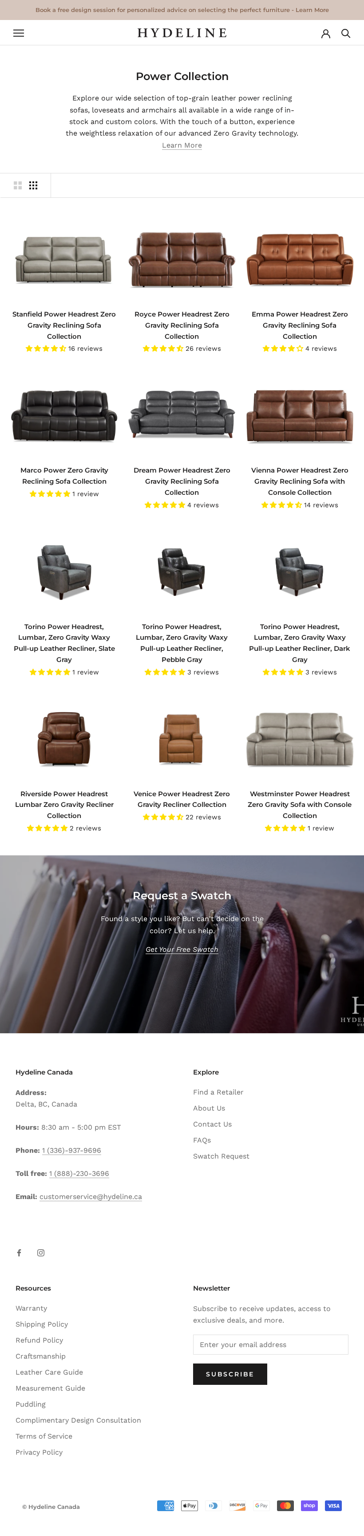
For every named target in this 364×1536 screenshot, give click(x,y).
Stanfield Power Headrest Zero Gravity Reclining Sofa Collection (64, 325)
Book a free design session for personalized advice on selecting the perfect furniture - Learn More (182, 9)
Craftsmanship (41, 1356)
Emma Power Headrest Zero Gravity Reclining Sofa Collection (300, 325)
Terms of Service (44, 1436)
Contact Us (212, 1124)
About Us (209, 1108)
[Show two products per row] (18, 185)
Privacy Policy (39, 1452)
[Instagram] (40, 1252)
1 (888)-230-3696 (79, 1173)
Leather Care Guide (49, 1372)
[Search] (346, 32)
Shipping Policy (42, 1324)
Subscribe (230, 1374)
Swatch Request (221, 1156)
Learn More (182, 145)
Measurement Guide (50, 1388)
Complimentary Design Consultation (78, 1420)
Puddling (31, 1404)
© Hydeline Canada (51, 1506)
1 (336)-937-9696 (71, 1150)
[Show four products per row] (33, 185)
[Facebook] (19, 1252)
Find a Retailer (218, 1092)
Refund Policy (39, 1340)
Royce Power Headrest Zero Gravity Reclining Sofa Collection (182, 325)
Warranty (31, 1308)
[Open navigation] (18, 33)
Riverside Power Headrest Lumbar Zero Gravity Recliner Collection (64, 805)
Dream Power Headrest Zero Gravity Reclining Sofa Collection (182, 481)
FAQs (202, 1140)
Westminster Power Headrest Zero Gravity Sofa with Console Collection (300, 805)
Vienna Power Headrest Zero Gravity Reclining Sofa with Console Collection (299, 481)
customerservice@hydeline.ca (91, 1196)
